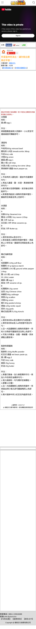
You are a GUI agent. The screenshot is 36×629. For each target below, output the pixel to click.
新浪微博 (16, 45)
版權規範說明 (28, 407)
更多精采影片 (7, 68)
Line (23, 45)
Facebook (9, 45)
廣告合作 (28, 619)
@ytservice (12, 617)
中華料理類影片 (21, 68)
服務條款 (17, 619)
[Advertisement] (18, 89)
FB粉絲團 (6, 619)
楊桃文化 (12, 63)
